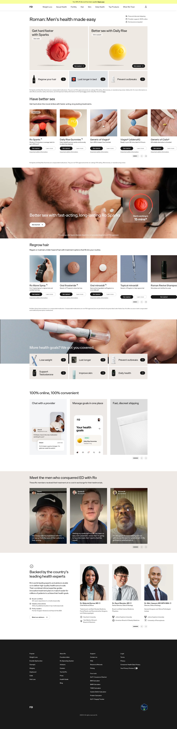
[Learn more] (73, 122)
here (85, 91)
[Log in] (146, 7)
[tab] (47, 7)
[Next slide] (146, 156)
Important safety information (39, 152)
